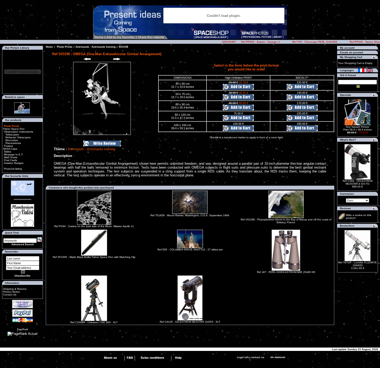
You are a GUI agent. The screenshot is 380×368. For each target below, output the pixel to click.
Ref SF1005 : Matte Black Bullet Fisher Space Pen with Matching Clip (94, 257)
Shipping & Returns (14, 288)
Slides (7, 151)
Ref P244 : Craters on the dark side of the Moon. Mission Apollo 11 (94, 226)
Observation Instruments (18, 131)
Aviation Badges (13, 163)
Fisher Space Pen (14, 128)
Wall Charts (10, 157)
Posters (8, 146)
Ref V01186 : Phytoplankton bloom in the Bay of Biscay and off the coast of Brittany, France (286, 221)
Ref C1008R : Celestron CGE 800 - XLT (94, 322)
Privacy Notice (11, 291)
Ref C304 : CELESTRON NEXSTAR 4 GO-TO (358, 182)
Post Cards (10, 160)
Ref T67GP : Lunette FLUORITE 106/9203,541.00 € (357, 265)
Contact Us (9, 294)
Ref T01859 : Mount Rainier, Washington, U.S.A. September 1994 (189, 215)
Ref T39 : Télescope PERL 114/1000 (310, 41)
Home (49, 46)
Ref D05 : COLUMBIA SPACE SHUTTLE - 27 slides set (190, 249)
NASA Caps (10, 148)
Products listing (13, 168)
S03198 (123, 46)
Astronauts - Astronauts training (95, 46)
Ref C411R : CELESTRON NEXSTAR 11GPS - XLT (190, 321)
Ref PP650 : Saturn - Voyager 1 (256, 41)
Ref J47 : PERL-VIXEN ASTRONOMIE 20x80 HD (286, 272)
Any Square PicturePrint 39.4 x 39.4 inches (357, 128)
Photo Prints (64, 46)
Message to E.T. (13, 154)
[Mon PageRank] (22, 334)
